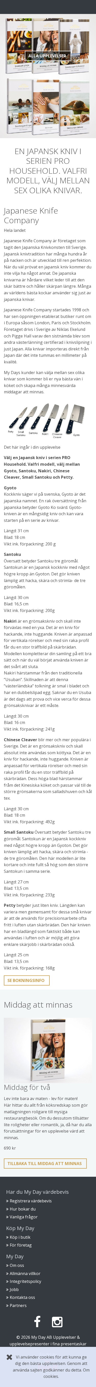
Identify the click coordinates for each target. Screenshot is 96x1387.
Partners (18, 1305)
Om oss (17, 1265)
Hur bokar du (23, 1209)
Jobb (14, 1289)
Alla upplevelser (47, 56)
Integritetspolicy (25, 1281)
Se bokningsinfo (26, 980)
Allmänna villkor (25, 1273)
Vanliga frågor (24, 1217)
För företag (21, 1245)
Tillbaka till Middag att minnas (44, 1163)
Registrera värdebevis (31, 1201)
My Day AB (41, 1337)
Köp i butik (20, 1237)
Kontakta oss (22, 1297)
